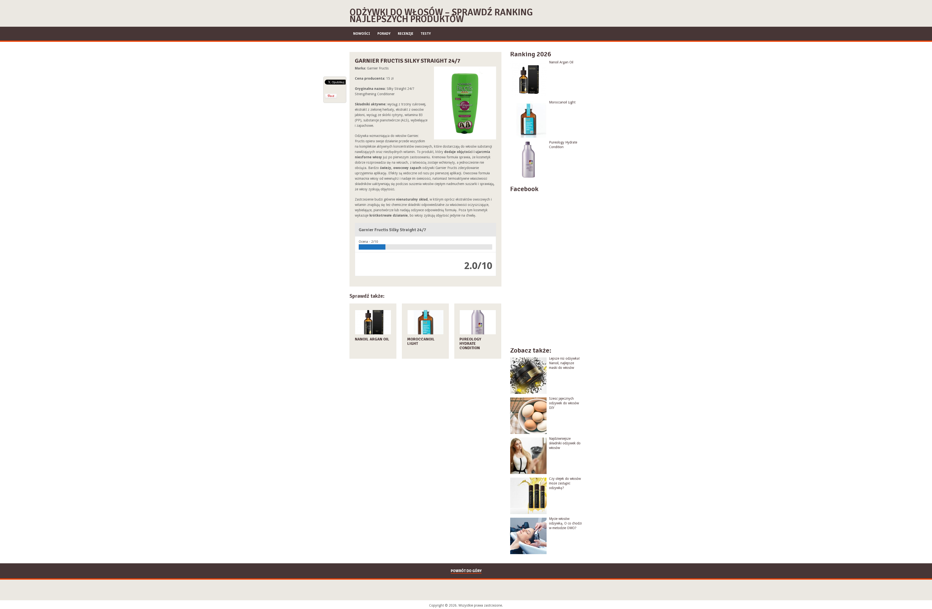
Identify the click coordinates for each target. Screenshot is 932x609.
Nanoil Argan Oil (372, 339)
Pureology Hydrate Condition (470, 343)
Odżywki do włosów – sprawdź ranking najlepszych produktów (441, 16)
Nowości (361, 33)
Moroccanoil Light (421, 341)
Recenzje (405, 33)
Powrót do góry (466, 571)
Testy (426, 33)
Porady (384, 33)
